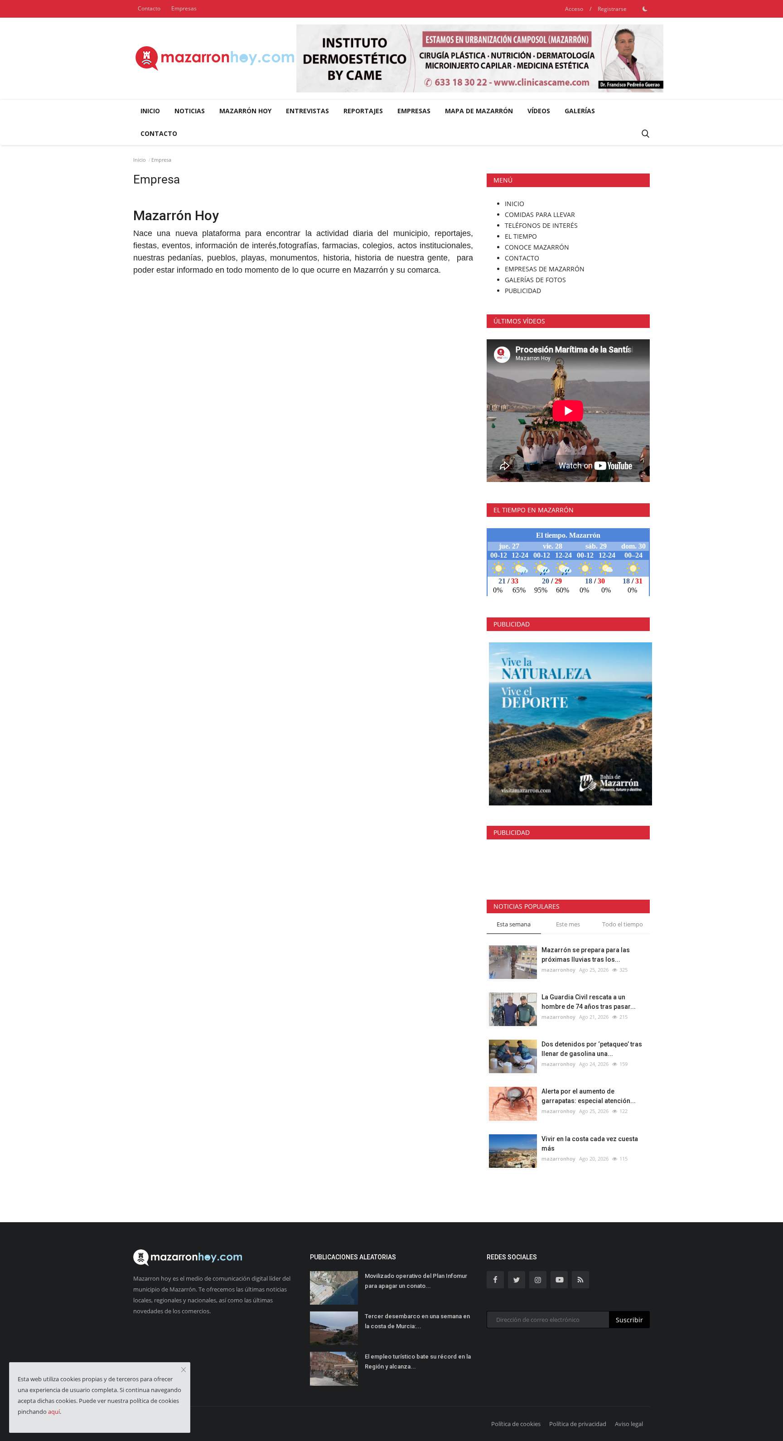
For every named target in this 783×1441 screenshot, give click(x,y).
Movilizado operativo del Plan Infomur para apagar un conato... (416, 1280)
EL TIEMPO (521, 236)
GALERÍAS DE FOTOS (535, 279)
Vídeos (538, 110)
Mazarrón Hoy (245, 110)
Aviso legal (629, 1424)
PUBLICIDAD (523, 290)
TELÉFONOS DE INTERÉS (541, 225)
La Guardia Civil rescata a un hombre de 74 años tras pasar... (588, 1001)
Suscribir (629, 1320)
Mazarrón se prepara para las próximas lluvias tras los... (585, 954)
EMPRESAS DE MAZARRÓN (545, 269)
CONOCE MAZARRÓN (537, 247)
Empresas (184, 8)
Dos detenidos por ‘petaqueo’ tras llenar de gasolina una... (591, 1049)
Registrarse (612, 9)
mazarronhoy (558, 969)
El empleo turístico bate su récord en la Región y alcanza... (418, 1361)
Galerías (580, 110)
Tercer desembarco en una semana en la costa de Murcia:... (417, 1321)
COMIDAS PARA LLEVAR (540, 214)
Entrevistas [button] (307, 110)
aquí (54, 1411)
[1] (645, 8)
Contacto (149, 8)
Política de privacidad (577, 1424)
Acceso (574, 9)
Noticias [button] (189, 110)
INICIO (514, 203)
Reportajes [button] (363, 110)
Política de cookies (516, 1424)
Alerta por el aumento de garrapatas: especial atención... (588, 1096)
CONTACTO (522, 258)
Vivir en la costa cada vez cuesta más (589, 1143)
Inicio (150, 110)
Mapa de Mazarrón (479, 110)
